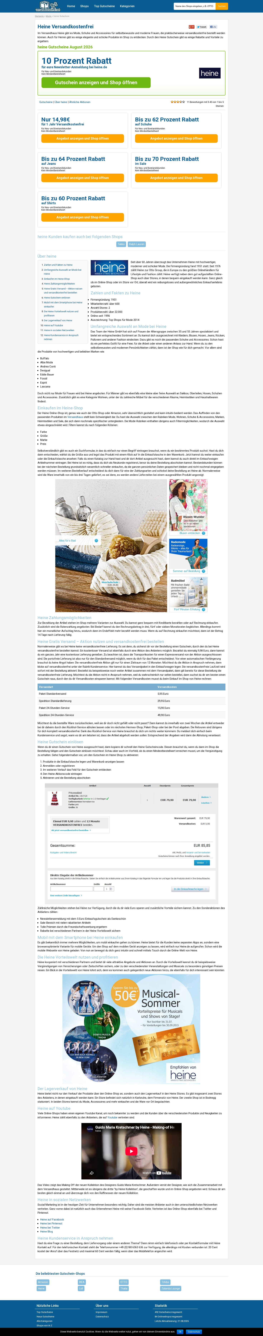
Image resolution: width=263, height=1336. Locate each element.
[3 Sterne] (177, 101)
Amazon (43, 1282)
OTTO (123, 1282)
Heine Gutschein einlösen (57, 297)
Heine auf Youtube (53, 325)
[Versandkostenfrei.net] (48, 11)
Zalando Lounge (171, 1288)
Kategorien (127, 6)
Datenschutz (102, 1316)
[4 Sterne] (180, 101)
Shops (84, 6)
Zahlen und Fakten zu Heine (58, 265)
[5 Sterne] (183, 101)
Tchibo (165, 1282)
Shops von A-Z (44, 1325)
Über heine (61, 102)
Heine (41, 1288)
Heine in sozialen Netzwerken (59, 330)
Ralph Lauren (136, 244)
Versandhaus (75, 417)
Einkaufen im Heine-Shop (57, 278)
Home (71, 6)
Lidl (81, 1288)
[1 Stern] (172, 101)
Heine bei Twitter (50, 1227)
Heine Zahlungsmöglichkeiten (59, 283)
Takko (121, 244)
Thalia (123, 1288)
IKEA (81, 1282)
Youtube (112, 1117)
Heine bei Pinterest (51, 1223)
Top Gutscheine (104, 6)
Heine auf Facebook (52, 1219)
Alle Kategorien (44, 1321)
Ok (180, 1332)
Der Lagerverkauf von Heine (58, 320)
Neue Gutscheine (45, 1316)
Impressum (101, 1312)
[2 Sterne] (175, 101)
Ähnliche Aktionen (79, 102)
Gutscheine (46, 102)
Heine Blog (46, 1231)
